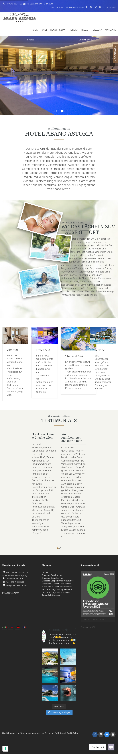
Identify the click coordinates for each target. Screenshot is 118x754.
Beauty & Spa (57, 30)
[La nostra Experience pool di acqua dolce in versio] (68, 675)
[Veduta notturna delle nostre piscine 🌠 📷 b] (50, 675)
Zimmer (100, 349)
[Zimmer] (103, 335)
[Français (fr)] (24, 627)
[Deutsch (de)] (18, 627)
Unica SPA (14, 350)
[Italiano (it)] (5, 627)
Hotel (44, 30)
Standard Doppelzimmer (52, 578)
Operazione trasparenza (32, 733)
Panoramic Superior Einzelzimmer (56, 584)
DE (111, 7)
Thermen (73, 30)
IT (103, 7)
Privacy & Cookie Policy (68, 733)
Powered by (88, 627)
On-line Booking (87, 39)
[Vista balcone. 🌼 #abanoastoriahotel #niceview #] (50, 657)
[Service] (74, 335)
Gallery (97, 30)
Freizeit (85, 30)
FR (114, 7)
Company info (51, 733)
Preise (30, 39)
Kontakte (110, 30)
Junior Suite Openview (51, 595)
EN (107, 7)
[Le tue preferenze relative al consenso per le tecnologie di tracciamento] (5, 749)
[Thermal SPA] (49, 338)
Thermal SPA (45, 356)
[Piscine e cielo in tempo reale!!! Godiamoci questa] (50, 693)
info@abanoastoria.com (40, 4)
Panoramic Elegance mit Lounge (55, 592)
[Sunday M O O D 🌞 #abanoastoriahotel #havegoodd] (68, 693)
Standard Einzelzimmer (52, 575)
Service (70, 350)
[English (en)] (12, 627)
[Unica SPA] (15, 335)
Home (35, 30)
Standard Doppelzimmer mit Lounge (57, 581)
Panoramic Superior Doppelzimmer (57, 586)
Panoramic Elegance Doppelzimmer (57, 589)
